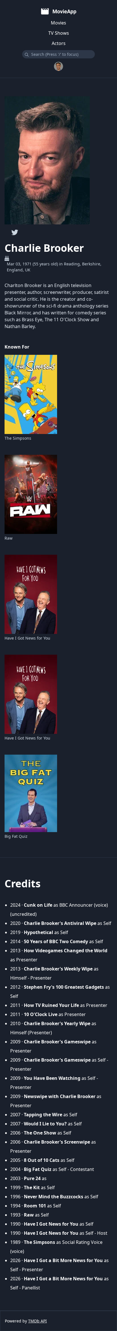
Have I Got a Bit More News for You (63, 1260)
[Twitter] (14, 232)
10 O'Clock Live (40, 1014)
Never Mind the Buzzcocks (53, 1196)
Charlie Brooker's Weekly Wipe (58, 969)
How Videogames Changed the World (65, 950)
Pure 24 (32, 1178)
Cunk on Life (38, 905)
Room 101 (35, 1206)
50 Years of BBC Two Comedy (56, 941)
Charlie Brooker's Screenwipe (57, 1142)
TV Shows (58, 33)
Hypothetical (38, 932)
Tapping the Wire (43, 1114)
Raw (8, 538)
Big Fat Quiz (16, 836)
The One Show (40, 1133)
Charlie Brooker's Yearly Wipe (57, 1023)
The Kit (32, 1187)
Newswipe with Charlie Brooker (59, 1096)
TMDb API (37, 1321)
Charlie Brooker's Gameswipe (57, 1042)
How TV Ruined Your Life (51, 1005)
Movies (58, 23)
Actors (59, 43)
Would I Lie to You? (45, 1124)
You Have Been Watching (52, 1078)
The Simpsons (18, 438)
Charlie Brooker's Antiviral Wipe (60, 923)
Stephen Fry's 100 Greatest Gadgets (64, 987)
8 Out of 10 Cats (41, 1160)
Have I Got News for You (27, 638)
